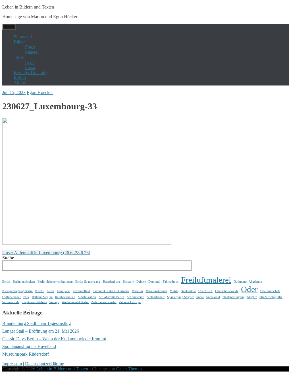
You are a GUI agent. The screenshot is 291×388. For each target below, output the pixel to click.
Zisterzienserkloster (104, 302)
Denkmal (154, 281)
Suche (8, 257)
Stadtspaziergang (234, 297)
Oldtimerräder (11, 297)
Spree (200, 297)
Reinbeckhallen (65, 297)
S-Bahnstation (87, 297)
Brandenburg (111, 281)
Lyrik (30, 62)
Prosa (30, 67)
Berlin (6, 281)
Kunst (50, 291)
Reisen (20, 77)
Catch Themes (129, 368)
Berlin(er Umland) (30, 72)
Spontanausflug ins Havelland (29, 346)
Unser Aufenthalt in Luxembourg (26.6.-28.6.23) (46, 252)
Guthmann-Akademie (248, 281)
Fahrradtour (170, 281)
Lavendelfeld (81, 291)
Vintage (54, 302)
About (19, 82)
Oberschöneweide (226, 291)
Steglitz (252, 297)
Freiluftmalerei (206, 279)
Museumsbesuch (156, 291)
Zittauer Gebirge (130, 302)
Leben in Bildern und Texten (28, 7)
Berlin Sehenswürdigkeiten (55, 281)
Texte (19, 57)
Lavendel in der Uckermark (111, 291)
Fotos (30, 47)
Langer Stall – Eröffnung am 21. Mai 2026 (40, 331)
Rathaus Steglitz (42, 297)
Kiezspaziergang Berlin (17, 291)
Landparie (63, 291)
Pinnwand (23, 36)
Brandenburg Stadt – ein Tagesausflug (36, 323)
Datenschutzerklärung (44, 363)
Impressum (12, 363)
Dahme (141, 281)
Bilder (19, 41)
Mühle (174, 291)
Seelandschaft (156, 297)
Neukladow (188, 291)
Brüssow (128, 281)
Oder (249, 289)
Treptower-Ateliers (34, 302)
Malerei (32, 52)
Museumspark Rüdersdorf (26, 354)
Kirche (39, 291)
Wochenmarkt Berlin (75, 302)
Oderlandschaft (270, 291)
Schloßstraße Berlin (111, 297)
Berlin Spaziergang (87, 281)
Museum (137, 291)
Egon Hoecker (40, 92)
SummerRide (10, 302)
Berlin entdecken (24, 281)
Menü (9, 27)
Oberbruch (205, 291)
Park (26, 297)
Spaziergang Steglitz (180, 297)
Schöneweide (135, 297)
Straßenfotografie (270, 297)
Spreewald (213, 297)
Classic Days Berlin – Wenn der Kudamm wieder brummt (54, 338)
